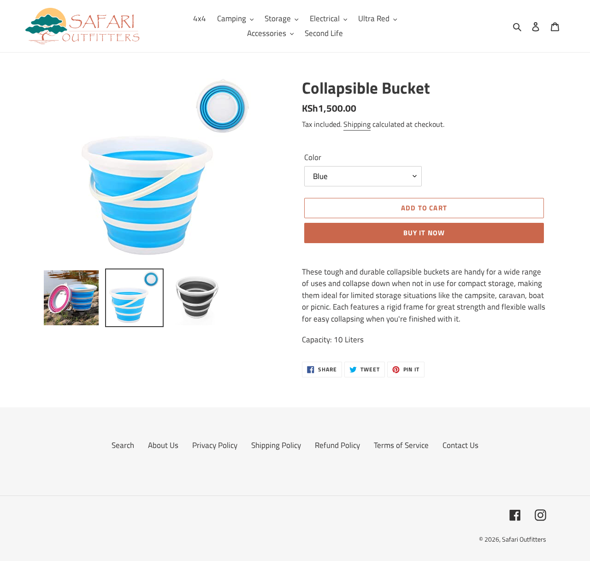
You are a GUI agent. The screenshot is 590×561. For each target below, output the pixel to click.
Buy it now (424, 232)
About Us (163, 445)
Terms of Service (401, 445)
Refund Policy (337, 445)
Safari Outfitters (524, 539)
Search (123, 445)
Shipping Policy (276, 445)
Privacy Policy (214, 445)
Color (312, 157)
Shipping (357, 124)
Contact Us (460, 445)
